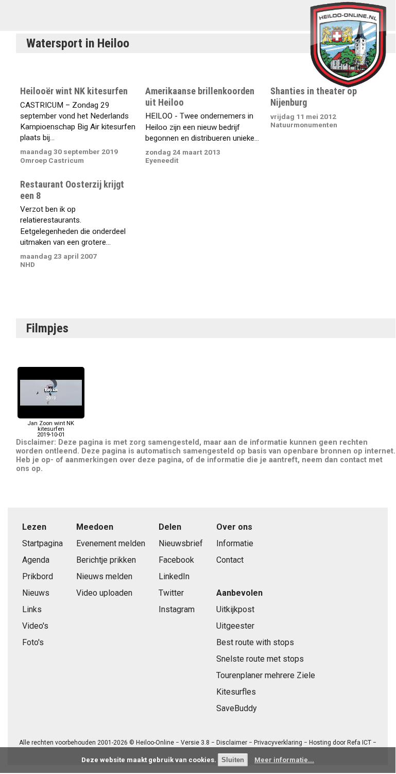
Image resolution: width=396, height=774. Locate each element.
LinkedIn (174, 576)
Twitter (171, 593)
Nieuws (35, 593)
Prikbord (37, 576)
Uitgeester (235, 626)
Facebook (176, 560)
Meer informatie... (284, 760)
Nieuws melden (104, 576)
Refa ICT (359, 742)
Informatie (234, 543)
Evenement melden (110, 543)
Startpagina (42, 543)
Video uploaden (104, 593)
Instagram (177, 609)
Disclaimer (231, 742)
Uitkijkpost (235, 609)
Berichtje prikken (106, 560)
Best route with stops (255, 642)
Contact (230, 560)
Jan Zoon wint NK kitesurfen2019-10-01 (50, 429)
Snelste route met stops (260, 659)
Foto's (33, 642)
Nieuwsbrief (181, 543)
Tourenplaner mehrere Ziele (265, 675)
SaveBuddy (236, 708)
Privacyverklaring (278, 742)
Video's (35, 626)
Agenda (35, 560)
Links (32, 609)
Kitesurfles (236, 692)
